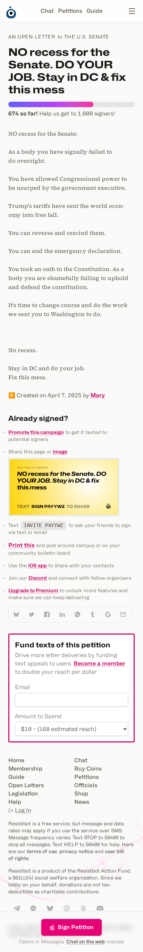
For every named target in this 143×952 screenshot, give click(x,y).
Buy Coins (88, 768)
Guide (94, 11)
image (60, 451)
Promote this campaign (36, 432)
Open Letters (26, 785)
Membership (25, 768)
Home (16, 760)
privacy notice (76, 851)
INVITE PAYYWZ (43, 525)
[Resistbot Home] (11, 17)
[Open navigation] (132, 11)
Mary (98, 395)
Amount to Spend (38, 716)
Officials (85, 785)
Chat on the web (85, 941)
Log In (23, 810)
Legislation (23, 793)
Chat (47, 11)
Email (22, 687)
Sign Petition (75, 927)
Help (14, 802)
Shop (81, 793)
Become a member (99, 663)
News (81, 802)
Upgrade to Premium (33, 590)
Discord (37, 578)
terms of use (42, 851)
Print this (21, 545)
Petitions (70, 11)
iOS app (37, 565)
